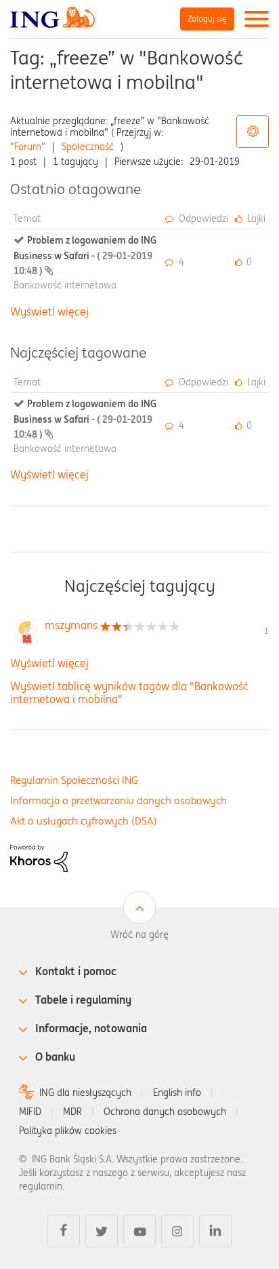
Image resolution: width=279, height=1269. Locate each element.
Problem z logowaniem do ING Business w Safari (85, 255)
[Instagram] (177, 1231)
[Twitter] (101, 1231)
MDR (72, 1111)
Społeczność (88, 146)
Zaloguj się (207, 19)
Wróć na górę (139, 934)
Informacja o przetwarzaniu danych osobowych (118, 800)
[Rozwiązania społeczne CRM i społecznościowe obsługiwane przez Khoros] (39, 858)
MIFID (30, 1111)
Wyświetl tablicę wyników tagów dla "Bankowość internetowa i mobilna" (129, 692)
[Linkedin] (215, 1231)
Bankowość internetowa (65, 285)
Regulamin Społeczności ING (74, 780)
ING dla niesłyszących (85, 1092)
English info (177, 1092)
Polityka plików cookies (67, 1130)
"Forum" (27, 146)
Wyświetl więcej (49, 311)
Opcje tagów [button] (252, 131)
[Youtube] (139, 1231)
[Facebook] (63, 1231)
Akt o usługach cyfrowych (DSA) (83, 820)
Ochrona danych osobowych (165, 1111)
